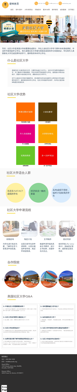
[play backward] (3, 279)
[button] (19, 9)
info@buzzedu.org (53, 3)
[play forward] (74, 279)
